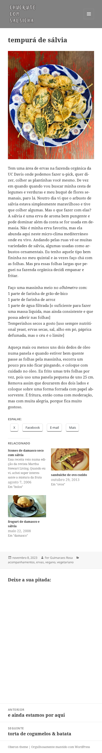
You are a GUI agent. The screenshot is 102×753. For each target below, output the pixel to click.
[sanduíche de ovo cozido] (70, 459)
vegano (50, 562)
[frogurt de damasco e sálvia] (27, 506)
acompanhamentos (21, 562)
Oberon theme (18, 747)
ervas (40, 562)
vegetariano (65, 562)
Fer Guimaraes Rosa (59, 558)
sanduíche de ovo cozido (69, 475)
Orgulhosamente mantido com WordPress (60, 747)
